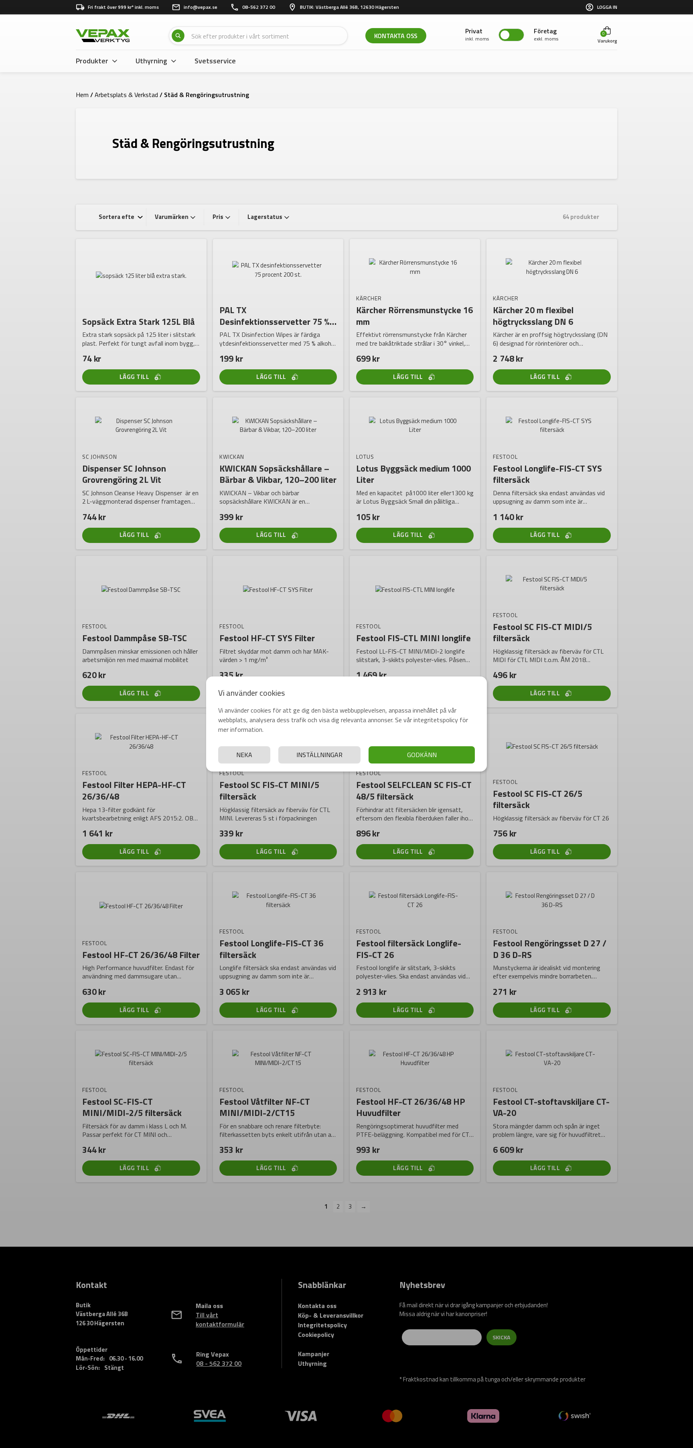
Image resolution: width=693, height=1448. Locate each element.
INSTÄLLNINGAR (319, 754)
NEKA (244, 754)
